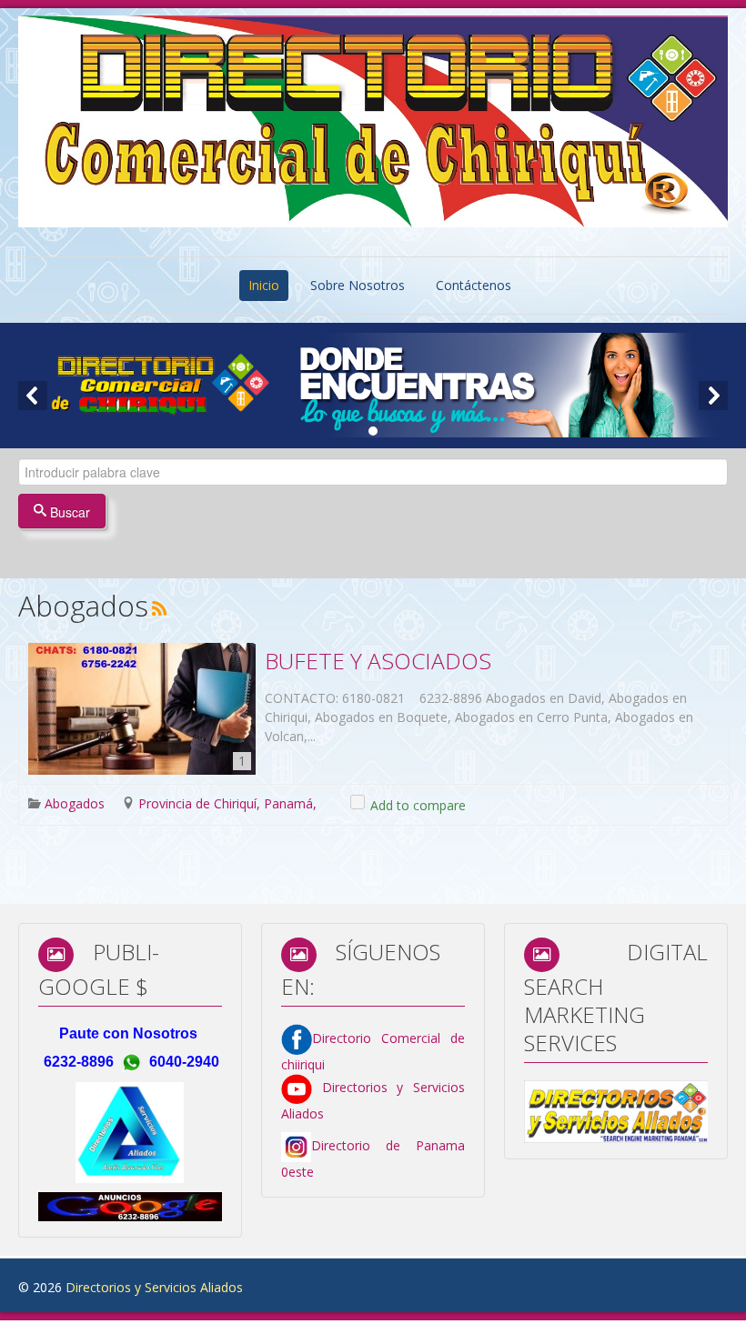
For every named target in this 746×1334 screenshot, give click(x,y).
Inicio (263, 285)
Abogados (75, 803)
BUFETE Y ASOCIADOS (378, 661)
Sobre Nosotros (357, 285)
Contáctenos (473, 285)
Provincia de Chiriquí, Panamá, (227, 803)
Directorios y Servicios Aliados (154, 1287)
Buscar (68, 512)
